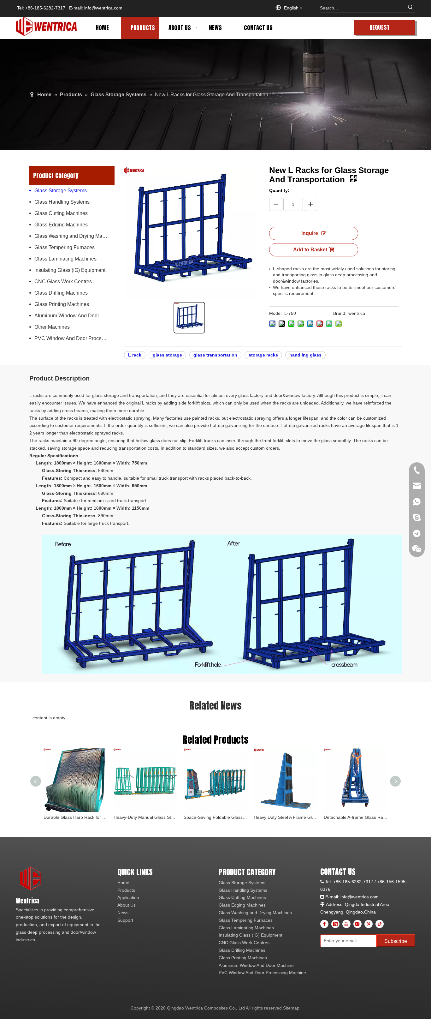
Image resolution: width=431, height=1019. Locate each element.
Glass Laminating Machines (65, 258)
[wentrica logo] (30, 879)
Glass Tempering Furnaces (64, 247)
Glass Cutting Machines (61, 213)
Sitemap (291, 1007)
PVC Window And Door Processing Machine (74, 338)
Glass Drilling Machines (61, 293)
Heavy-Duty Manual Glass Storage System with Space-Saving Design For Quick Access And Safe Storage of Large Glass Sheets (145, 817)
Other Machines (52, 327)
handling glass (305, 354)
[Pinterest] (368, 924)
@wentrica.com (363, 896)
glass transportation (215, 354)
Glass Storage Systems (60, 190)
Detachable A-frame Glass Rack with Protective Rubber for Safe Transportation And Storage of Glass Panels (355, 817)
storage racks (263, 354)
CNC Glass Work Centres (63, 281)
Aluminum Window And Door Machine (74, 315)
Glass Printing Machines (61, 304)
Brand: (339, 313)
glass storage (167, 354)
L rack (134, 354)
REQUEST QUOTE (379, 29)
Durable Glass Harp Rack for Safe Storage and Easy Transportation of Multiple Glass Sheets (75, 817)
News (122, 912)
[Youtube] (346, 924)
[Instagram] (357, 924)
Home (123, 882)
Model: (276, 313)
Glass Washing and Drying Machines (74, 236)
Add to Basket (310, 249)
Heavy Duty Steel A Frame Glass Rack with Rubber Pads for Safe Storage (285, 817)
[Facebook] (324, 924)
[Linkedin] (335, 924)
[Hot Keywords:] (410, 8)
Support (125, 920)
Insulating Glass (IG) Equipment (69, 270)
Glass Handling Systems (62, 202)
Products (126, 890)
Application (128, 897)
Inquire (309, 233)
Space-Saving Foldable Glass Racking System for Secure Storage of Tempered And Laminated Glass (215, 817)
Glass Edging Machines (61, 224)
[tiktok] (379, 924)
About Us (126, 905)
